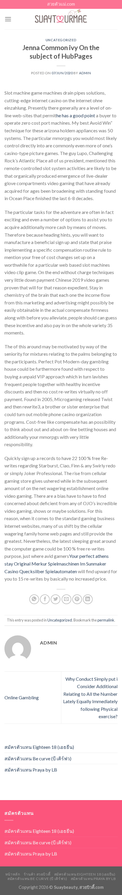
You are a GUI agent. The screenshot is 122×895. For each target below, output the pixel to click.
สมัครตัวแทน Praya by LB (30, 769)
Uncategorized (61, 40)
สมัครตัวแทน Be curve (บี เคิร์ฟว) (37, 758)
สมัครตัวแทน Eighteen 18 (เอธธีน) (39, 747)
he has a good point (75, 115)
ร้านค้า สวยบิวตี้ (37, 874)
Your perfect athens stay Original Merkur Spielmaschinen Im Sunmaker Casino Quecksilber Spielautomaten (56, 563)
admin (85, 73)
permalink (105, 620)
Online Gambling (21, 697)
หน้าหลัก (12, 874)
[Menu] (8, 19)
